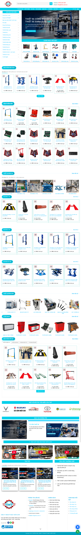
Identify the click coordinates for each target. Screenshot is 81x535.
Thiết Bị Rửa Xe (6, 47)
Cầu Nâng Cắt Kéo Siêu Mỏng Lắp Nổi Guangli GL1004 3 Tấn (9, 280)
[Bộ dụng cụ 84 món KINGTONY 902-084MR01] (34, 152)
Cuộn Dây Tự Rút (6, 15)
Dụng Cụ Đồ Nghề (7, 17)
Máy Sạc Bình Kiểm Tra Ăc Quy (9, 20)
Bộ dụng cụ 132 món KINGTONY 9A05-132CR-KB (47, 160)
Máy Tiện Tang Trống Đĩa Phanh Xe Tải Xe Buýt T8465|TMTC (21, 160)
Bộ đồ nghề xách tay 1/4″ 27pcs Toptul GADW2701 (47, 140)
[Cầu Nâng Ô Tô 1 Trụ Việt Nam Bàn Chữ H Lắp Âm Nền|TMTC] (11, 375)
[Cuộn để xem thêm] (40, 529)
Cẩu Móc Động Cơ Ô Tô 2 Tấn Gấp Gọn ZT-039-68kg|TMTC (69, 383)
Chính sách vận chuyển (54, 506)
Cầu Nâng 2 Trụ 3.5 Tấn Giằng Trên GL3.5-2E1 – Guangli (7, 87)
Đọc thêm (6, 488)
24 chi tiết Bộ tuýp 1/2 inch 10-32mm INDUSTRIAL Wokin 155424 (47, 120)
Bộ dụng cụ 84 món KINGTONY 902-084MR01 (34, 160)
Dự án (32, 9)
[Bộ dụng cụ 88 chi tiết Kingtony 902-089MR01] (73, 133)
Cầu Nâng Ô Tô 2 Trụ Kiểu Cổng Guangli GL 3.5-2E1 (24, 248)
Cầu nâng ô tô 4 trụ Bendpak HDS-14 (73, 87)
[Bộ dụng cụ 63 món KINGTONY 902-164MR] (60, 152)
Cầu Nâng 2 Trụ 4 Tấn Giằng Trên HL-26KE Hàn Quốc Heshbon (56, 248)
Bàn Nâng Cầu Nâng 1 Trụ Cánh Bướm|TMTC (9, 215)
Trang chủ (20, 9)
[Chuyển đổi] (18, 15)
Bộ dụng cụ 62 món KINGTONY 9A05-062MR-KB (34, 140)
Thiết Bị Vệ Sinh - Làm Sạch (9, 52)
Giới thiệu (27, 9)
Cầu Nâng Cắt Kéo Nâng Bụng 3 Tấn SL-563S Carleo (21, 87)
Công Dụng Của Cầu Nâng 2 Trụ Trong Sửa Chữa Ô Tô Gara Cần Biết (44, 482)
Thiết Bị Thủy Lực (7, 49)
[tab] (5, 72)
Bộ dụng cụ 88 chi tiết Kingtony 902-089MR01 (73, 140)
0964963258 (42, 511)
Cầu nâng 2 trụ (73, 506)
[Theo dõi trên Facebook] (8, 523)
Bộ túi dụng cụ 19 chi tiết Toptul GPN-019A (21, 140)
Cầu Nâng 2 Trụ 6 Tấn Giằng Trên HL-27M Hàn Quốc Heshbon (71, 248)
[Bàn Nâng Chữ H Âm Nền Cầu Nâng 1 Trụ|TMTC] (60, 80)
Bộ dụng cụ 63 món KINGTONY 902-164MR (60, 160)
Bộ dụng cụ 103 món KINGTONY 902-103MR (7, 160)
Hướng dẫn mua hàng (54, 511)
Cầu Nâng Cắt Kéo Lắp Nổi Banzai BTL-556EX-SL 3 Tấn (39, 280)
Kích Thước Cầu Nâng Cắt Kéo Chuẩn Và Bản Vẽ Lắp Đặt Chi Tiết (10, 482)
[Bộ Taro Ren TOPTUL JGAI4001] (34, 112)
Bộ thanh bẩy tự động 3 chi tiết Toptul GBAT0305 (73, 160)
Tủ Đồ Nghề (5, 57)
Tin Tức (56, 9)
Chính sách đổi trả (53, 509)
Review (50, 9)
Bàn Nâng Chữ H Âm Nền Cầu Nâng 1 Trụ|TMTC (60, 87)
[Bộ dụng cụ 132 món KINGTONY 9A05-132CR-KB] (47, 152)
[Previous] (4, 83)
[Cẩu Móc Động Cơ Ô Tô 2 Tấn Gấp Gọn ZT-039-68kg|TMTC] (69, 375)
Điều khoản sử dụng (53, 502)
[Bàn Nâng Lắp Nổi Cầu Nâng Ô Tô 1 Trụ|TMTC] (40, 375)
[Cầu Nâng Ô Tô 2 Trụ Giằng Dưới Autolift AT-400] (34, 80)
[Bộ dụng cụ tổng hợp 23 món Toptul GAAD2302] (21, 112)
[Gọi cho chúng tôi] (11, 523)
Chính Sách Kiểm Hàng (54, 500)
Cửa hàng (38, 9)
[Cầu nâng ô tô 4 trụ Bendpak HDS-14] (73, 80)
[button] (75, 9)
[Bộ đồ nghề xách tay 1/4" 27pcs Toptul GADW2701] (47, 133)
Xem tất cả (75, 173)
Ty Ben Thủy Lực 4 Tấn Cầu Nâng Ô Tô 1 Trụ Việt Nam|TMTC (40, 215)
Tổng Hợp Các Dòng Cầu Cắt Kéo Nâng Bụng (56, 280)
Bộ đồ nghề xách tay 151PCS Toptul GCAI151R (60, 120)
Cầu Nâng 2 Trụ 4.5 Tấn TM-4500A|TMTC (8, 120)
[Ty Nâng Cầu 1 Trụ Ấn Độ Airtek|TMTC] (55, 352)
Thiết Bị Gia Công (6, 37)
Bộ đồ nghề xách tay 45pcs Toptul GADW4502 (73, 120)
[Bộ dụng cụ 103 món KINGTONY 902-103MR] (8, 152)
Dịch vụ (44, 9)
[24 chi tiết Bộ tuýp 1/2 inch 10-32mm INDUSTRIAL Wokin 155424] (47, 112)
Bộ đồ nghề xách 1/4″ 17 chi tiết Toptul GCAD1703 (8, 140)
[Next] (76, 83)
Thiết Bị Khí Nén (6, 39)
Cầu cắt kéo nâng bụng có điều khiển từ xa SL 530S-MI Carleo (71, 280)
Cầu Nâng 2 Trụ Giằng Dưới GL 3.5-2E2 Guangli (40, 248)
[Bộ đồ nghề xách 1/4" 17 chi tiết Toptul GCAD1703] (8, 133)
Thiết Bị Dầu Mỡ (6, 27)
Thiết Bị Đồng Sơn (7, 35)
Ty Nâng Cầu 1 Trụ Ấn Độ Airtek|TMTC (23, 215)
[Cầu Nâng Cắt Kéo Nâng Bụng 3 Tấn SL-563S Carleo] (21, 80)
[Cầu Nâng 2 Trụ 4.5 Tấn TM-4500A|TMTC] (8, 112)
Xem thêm (75, 103)
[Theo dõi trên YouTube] (13, 523)
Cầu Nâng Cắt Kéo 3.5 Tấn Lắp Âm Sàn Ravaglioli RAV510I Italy (47, 87)
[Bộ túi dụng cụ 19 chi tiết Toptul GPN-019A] (21, 133)
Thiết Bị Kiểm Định (7, 42)
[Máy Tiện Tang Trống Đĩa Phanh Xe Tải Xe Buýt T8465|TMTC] (21, 152)
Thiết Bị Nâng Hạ (6, 44)
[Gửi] (51, 3)
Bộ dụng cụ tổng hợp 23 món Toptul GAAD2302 (21, 120)
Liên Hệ (62, 9)
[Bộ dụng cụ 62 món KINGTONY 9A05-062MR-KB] (34, 133)
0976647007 (36, 511)
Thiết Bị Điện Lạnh (7, 30)
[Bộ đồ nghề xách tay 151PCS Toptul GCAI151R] (60, 112)
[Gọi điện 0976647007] (77, 531)
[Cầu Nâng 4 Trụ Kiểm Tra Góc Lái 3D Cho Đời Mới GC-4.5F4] (60, 133)
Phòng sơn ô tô (73, 511)
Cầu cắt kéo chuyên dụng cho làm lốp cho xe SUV (24, 280)
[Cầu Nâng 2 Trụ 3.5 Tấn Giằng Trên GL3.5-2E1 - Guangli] (8, 80)
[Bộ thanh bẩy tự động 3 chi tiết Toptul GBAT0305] (73, 152)
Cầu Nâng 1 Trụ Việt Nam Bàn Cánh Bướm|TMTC (55, 383)
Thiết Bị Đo (5, 32)
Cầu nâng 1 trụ (73, 504)
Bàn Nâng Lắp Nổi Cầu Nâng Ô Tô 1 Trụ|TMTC (40, 383)
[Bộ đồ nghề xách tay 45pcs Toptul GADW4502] (73, 112)
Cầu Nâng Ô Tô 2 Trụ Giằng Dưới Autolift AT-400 (34, 87)
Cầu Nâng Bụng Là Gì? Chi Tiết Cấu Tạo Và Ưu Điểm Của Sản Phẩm (27, 482)
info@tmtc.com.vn (36, 515)
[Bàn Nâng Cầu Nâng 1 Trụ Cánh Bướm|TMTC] (40, 352)
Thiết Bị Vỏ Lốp (6, 54)
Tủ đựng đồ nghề (74, 513)
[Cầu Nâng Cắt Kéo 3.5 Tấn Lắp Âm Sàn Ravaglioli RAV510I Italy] (47, 80)
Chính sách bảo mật (53, 504)
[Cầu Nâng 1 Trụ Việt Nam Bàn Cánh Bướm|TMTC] (55, 375)
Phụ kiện (4, 22)
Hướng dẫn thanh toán (54, 513)
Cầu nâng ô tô (73, 502)
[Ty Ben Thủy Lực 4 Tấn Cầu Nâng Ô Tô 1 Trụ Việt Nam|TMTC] (69, 352)
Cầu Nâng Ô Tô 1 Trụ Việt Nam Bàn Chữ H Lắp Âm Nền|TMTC (56, 215)
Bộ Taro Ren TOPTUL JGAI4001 (34, 120)
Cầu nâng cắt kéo (74, 508)
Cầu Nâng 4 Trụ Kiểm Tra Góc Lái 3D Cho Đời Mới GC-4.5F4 (60, 140)
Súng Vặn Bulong (6, 25)
